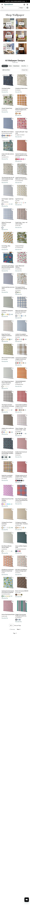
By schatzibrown (18, 501)
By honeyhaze (18, 290)
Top (15, 633)
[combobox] (21, 7)
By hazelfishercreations (6, 593)
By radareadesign (5, 180)
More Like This (5, 92)
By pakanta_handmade (6, 268)
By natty (3, 572)
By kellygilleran (4, 247)
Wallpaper (4, 66)
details (23, 1)
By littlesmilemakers (5, 407)
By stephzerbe (4, 549)
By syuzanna (17, 572)
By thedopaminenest (19, 384)
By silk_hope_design (19, 360)
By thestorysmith (5, 90)
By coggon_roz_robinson (19, 134)
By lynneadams (18, 431)
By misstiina (4, 312)
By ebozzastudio (5, 455)
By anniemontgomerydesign (7, 133)
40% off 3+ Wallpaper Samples (13, 1)
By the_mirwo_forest (19, 478)
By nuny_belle (18, 592)
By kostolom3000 (5, 157)
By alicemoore (18, 455)
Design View (24, 70)
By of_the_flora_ (18, 525)
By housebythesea (5, 201)
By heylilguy (4, 501)
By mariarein (17, 157)
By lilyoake (17, 200)
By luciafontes (4, 478)
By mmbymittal (4, 359)
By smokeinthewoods (19, 247)
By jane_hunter (4, 616)
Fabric (10, 66)
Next (19, 629)
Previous (12, 629)
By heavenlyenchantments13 (20, 549)
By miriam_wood (18, 313)
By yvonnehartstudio (19, 180)
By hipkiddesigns (18, 268)
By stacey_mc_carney (5, 384)
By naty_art (4, 337)
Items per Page (17, 625)
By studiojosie (17, 90)
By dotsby (3, 290)
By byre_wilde (18, 225)
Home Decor (16, 66)
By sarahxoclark (18, 111)
